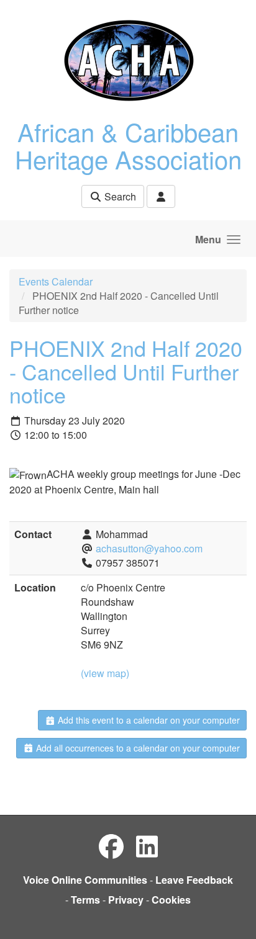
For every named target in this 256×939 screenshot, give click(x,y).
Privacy (126, 899)
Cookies (171, 899)
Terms (85, 899)
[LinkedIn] (147, 845)
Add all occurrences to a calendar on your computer (137, 748)
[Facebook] (111, 845)
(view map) (105, 673)
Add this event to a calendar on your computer (147, 720)
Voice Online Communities (85, 880)
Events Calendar (56, 281)
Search (119, 196)
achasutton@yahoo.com (149, 548)
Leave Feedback (194, 880)
